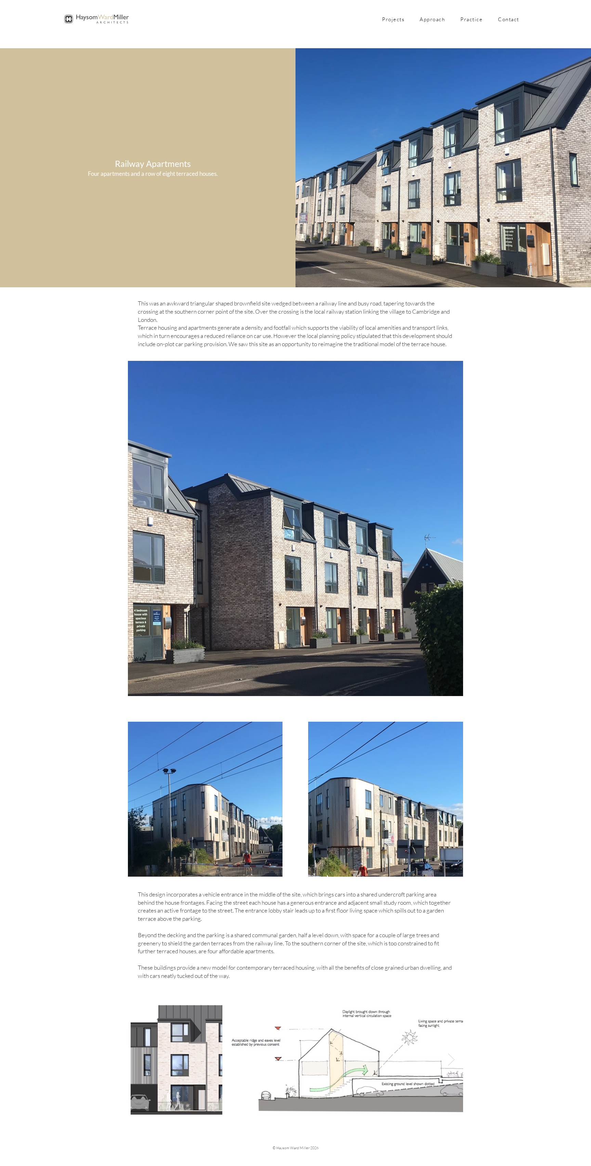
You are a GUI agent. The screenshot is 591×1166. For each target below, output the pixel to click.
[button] (432, 19)
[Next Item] (451, 1059)
